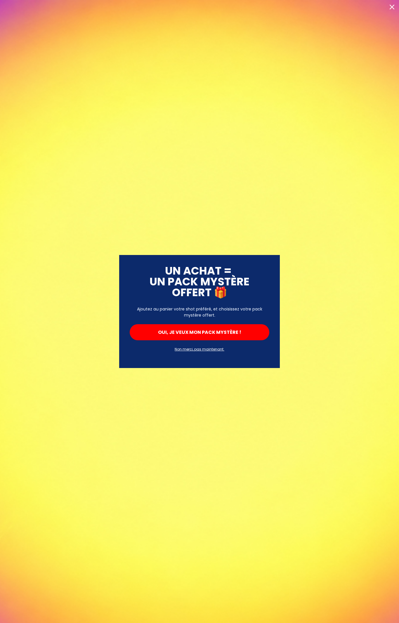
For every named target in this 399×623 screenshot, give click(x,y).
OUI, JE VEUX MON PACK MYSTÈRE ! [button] (199, 332)
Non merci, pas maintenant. (199, 349)
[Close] (392, 7)
